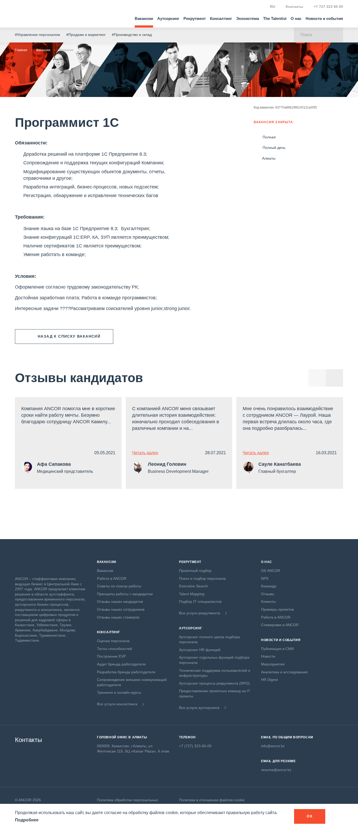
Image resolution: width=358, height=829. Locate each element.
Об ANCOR (270, 570)
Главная (21, 50)
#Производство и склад (132, 34)
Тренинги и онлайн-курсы (119, 692)
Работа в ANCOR (111, 578)
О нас (296, 18)
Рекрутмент (194, 18)
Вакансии (144, 18)
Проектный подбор (195, 570)
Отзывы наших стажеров (118, 617)
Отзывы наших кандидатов (120, 601)
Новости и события (324, 18)
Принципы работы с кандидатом (125, 594)
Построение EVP (111, 656)
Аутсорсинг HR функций (199, 650)
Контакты (294, 6)
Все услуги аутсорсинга (199, 708)
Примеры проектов (277, 609)
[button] (334, 378)
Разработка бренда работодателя (126, 672)
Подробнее (27, 820)
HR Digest (269, 680)
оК (310, 816)
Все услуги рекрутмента (199, 613)
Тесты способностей (114, 649)
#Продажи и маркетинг (86, 34)
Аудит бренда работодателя (121, 664)
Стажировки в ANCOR (280, 625)
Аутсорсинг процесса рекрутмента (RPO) (214, 683)
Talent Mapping (191, 594)
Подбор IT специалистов (200, 601)
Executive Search (193, 586)
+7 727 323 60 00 (328, 6)
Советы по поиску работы (119, 586)
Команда (268, 586)
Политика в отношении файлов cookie (212, 800)
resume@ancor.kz (276, 770)
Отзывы (267, 594)
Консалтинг (221, 18)
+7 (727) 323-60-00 (195, 746)
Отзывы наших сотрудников (120, 609)
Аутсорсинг (168, 18)
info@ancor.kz (273, 746)
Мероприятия (273, 664)
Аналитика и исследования (284, 672)
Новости (268, 656)
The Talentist (274, 18)
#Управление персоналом (37, 34)
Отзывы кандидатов (79, 378)
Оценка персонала (113, 641)
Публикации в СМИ (277, 649)
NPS (264, 578)
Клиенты (268, 601)
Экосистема (247, 18)
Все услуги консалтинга (117, 704)
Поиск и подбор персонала (202, 578)
